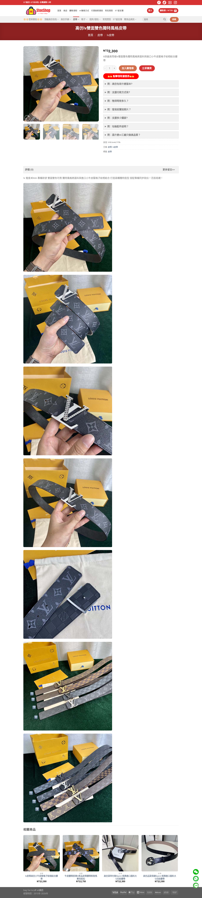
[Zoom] (27, 118)
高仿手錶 (65, 19)
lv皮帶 (110, 35)
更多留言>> (169, 169)
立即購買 (147, 68)
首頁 (59, 10)
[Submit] (164, 19)
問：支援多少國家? (117, 117)
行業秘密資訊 (97, 10)
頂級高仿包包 (50, 19)
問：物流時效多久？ (118, 100)
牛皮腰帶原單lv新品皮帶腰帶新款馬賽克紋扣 (81, 877)
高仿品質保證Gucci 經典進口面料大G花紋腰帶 (159, 877)
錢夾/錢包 (94, 19)
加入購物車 (128, 68)
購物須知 (73, 10)
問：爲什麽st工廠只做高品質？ (123, 134)
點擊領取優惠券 (121, 76)
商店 (65, 10)
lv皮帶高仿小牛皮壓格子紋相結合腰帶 (41, 877)
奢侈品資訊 (129, 19)
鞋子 (83, 19)
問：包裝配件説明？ (118, 126)
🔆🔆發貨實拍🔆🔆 (32, 19)
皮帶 (75, 19)
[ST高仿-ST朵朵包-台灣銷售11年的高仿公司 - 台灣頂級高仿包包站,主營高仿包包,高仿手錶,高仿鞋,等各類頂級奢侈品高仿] (38, 10)
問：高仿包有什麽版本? (119, 83)
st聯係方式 (84, 10)
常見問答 (109, 10)
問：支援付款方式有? (118, 92)
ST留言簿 (119, 10)
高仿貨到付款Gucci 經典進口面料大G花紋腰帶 (120, 877)
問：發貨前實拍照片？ (119, 109)
